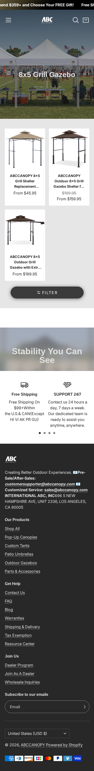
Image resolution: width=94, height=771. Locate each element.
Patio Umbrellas (19, 554)
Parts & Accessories (22, 571)
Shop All (12, 528)
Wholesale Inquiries (22, 682)
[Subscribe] (84, 706)
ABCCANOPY (33, 744)
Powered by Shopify (64, 744)
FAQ (8, 601)
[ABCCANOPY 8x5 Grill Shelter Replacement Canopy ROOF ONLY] (25, 167)
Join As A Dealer (19, 673)
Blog (9, 609)
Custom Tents (17, 545)
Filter (50, 292)
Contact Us (15, 592)
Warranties (14, 618)
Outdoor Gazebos (21, 562)
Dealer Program (19, 665)
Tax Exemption (18, 635)
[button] (8, 20)
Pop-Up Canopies (21, 537)
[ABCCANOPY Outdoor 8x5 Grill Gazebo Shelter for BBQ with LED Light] (69, 167)
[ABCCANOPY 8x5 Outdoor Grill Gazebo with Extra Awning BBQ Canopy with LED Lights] (25, 245)
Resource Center (20, 643)
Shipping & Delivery (22, 626)
